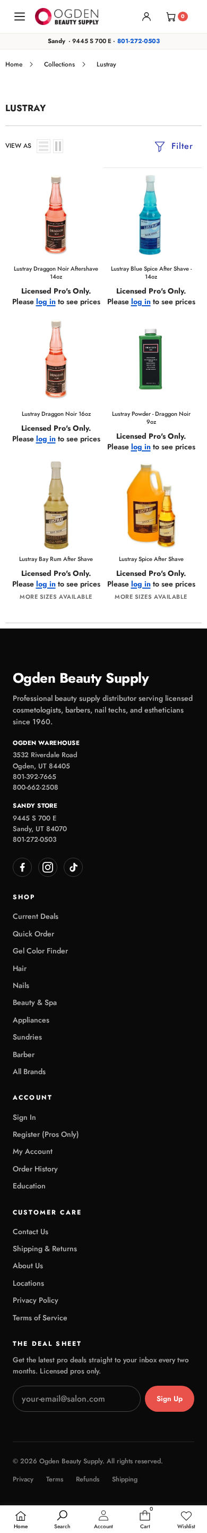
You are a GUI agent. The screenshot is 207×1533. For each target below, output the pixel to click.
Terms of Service (40, 1317)
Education (29, 1185)
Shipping (124, 1479)
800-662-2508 (35, 787)
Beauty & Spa (35, 1002)
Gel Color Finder (40, 950)
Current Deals (35, 916)
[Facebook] (22, 867)
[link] (186, 1520)
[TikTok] (73, 867)
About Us (28, 1265)
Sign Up (170, 1399)
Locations (28, 1283)
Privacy (23, 1479)
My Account (33, 1151)
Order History (35, 1168)
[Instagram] (47, 867)
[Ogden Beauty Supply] (67, 16)
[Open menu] (19, 16)
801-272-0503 (138, 41)
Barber (23, 1054)
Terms (54, 1479)
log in (46, 302)
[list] (43, 146)
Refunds (87, 1479)
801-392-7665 (34, 777)
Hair (20, 968)
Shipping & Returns (45, 1248)
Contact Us (30, 1231)
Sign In (24, 1117)
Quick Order (33, 933)
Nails (21, 985)
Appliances (31, 1020)
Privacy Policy (35, 1300)
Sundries (27, 1037)
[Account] (146, 16)
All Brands (29, 1071)
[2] (58, 146)
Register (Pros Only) (46, 1134)
